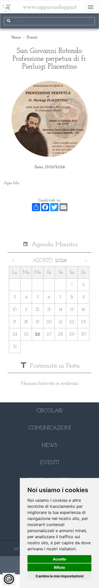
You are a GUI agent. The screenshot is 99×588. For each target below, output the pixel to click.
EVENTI (49, 462)
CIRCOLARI (49, 410)
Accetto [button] (59, 559)
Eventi (32, 37)
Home (16, 37)
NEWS (49, 445)
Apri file (11, 183)
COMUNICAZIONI (49, 428)
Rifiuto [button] (59, 567)
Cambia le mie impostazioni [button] (60, 576)
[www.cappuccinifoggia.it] (4, 4)
